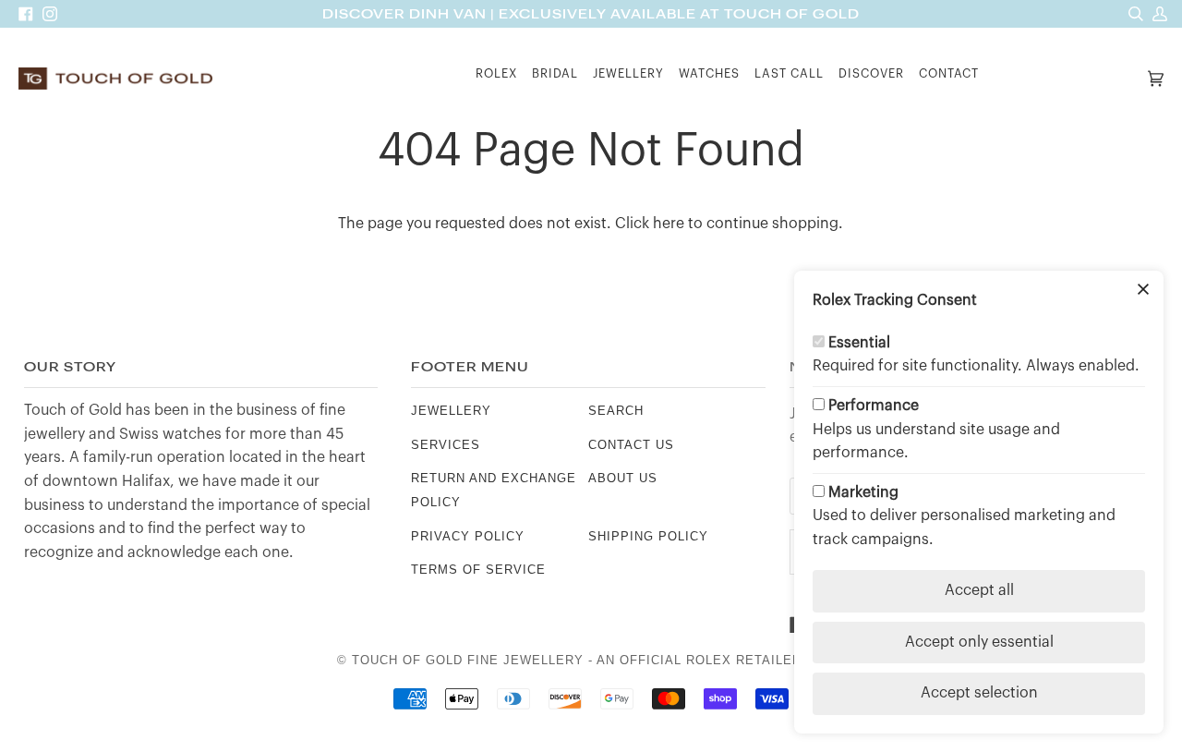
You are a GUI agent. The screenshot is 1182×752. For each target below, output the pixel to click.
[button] (496, 79)
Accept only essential (979, 642)
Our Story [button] (70, 367)
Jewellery (451, 411)
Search (616, 411)
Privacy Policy (468, 536)
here (668, 223)
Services (445, 445)
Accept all (979, 590)
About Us (622, 478)
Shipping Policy (648, 536)
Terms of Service (478, 569)
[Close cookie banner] (1143, 291)
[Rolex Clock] (1064, 78)
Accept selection (979, 692)
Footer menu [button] (470, 367)
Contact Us (631, 445)
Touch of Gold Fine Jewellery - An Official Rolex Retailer (577, 660)
